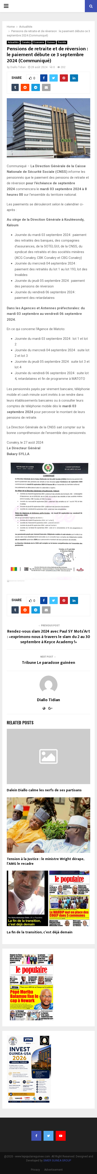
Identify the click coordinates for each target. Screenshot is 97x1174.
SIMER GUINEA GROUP (57, 1160)
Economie (38, 42)
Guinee (51, 42)
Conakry (26, 42)
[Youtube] (61, 1136)
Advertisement (53, 1169)
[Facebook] (36, 1136)
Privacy (35, 1169)
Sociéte (62, 42)
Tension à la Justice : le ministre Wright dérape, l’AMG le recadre (45, 861)
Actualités (13, 42)
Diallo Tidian (18, 67)
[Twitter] (48, 1136)
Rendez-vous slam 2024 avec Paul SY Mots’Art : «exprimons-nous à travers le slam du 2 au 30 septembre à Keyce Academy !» (48, 637)
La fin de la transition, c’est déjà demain (39, 932)
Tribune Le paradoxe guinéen (48, 662)
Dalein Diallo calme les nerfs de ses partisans (44, 790)
